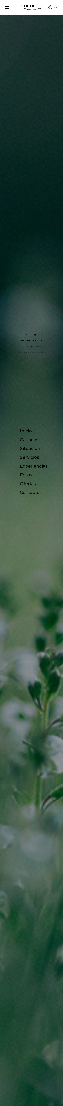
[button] (7, 151)
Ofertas (28, 483)
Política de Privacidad (31, 340)
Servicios (29, 457)
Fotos (26, 474)
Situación (30, 448)
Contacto (30, 492)
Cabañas (29, 439)
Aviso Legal (31, 334)
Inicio (26, 430)
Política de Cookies (31, 346)
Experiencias (34, 466)
